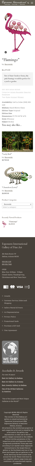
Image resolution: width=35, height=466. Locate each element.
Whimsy (21, 97)
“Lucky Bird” (7, 154)
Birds (8, 97)
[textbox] (17, 207)
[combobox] (17, 204)
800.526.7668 (7, 264)
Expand (5, 52)
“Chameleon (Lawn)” (10, 187)
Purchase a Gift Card (12, 326)
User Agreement (10, 330)
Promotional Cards (11, 321)
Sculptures (6, 94)
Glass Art (27, 92)
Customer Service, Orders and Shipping (15, 301)
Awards (7, 296)
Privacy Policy (10, 317)
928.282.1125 (6, 262)
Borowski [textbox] (17, 204)
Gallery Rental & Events (13, 308)
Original (14, 97)
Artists (12, 92)
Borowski (9, 64)
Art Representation (11, 312)
